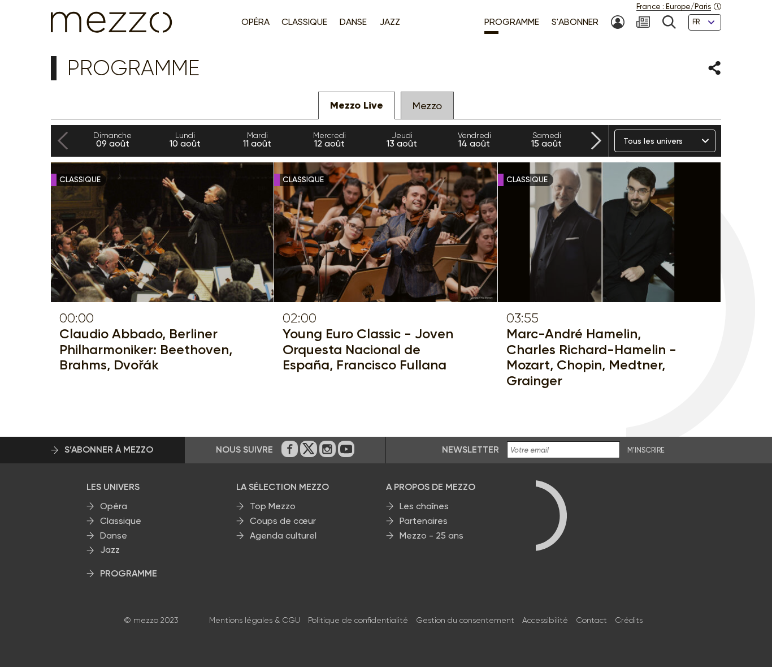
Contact (591, 620)
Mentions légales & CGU (254, 620)
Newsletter (470, 449)
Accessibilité (545, 620)
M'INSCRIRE (646, 450)
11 (257, 140)
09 (112, 140)
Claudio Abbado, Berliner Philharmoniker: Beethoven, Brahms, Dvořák (145, 349)
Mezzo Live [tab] (356, 105)
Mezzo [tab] (427, 105)
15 (546, 140)
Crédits (629, 620)
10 (185, 140)
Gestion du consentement (465, 620)
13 (402, 140)
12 (329, 140)
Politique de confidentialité (358, 620)
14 (474, 140)
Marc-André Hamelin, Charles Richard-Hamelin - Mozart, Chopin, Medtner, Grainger (591, 357)
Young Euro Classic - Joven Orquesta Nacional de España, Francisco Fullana (368, 349)
